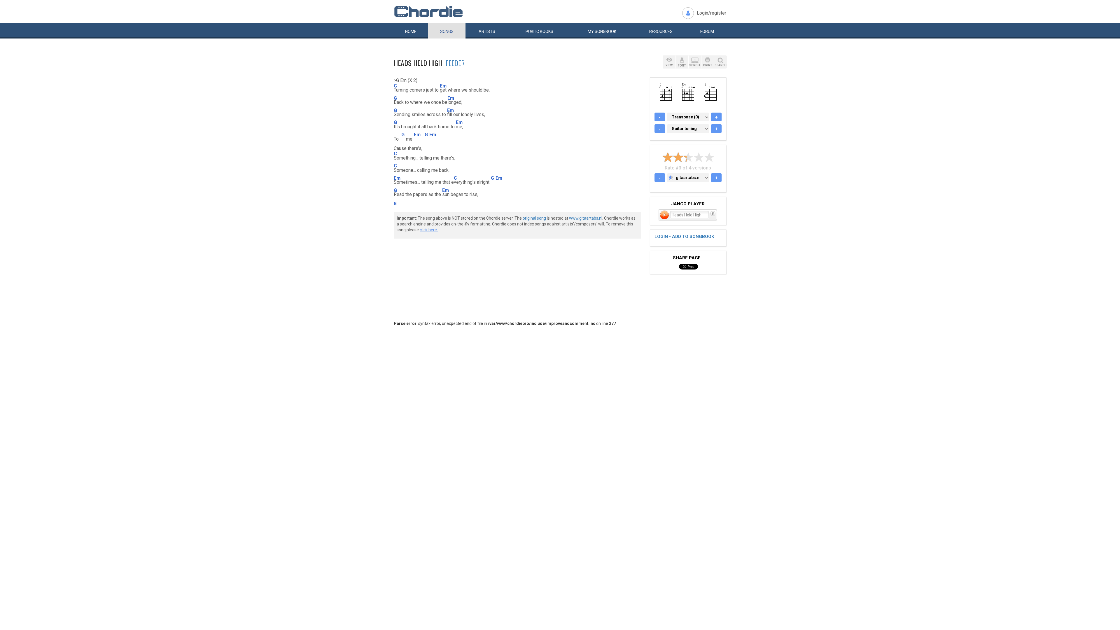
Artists (487, 31)
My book (602, 31)
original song (534, 218)
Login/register (711, 13)
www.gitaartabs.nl (585, 218)
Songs (447, 31)
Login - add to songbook (684, 236)
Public (539, 31)
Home (410, 31)
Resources (661, 31)
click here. (429, 230)
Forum (707, 31)
